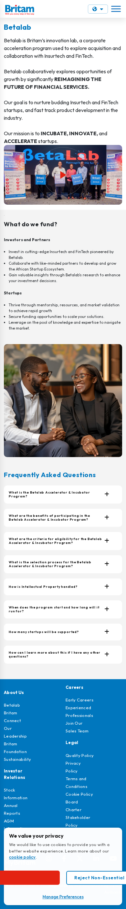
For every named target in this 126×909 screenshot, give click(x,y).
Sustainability (17, 759)
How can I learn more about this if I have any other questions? (54, 654)
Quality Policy (80, 755)
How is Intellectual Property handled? (43, 587)
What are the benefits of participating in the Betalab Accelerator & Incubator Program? (49, 518)
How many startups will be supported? (44, 632)
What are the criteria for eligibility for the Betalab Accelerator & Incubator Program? (55, 541)
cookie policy (22, 857)
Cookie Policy (79, 794)
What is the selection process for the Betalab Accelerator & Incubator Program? (50, 564)
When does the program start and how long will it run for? (54, 609)
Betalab (12, 705)
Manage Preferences (63, 896)
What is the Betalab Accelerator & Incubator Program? (49, 494)
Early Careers (79, 699)
